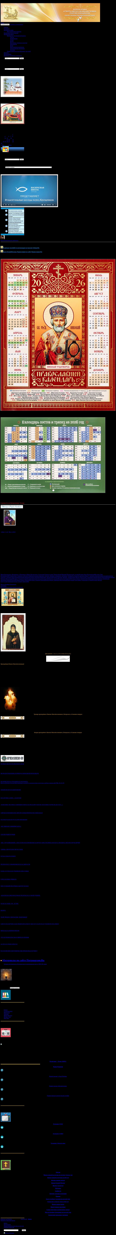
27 (9, 141)
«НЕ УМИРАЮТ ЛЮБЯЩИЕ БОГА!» (11, 826)
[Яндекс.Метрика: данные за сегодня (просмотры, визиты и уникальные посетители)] (9, 1233)
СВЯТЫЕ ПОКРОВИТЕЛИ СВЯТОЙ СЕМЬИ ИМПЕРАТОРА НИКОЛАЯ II (22, 812)
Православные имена (58, 1204)
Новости (6, 52)
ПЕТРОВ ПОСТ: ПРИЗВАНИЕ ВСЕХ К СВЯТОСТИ (15, 864)
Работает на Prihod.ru (6, 1219)
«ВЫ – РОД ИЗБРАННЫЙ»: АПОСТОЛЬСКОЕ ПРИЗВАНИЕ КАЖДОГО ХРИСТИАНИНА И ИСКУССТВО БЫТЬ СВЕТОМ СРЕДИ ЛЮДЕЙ (40, 842)
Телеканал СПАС (58, 1124)
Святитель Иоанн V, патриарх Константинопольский (93, 576)
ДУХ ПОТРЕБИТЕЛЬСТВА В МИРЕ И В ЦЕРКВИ (15, 937)
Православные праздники (58, 1207)
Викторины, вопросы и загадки (18, 43)
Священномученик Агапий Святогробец (18, 581)
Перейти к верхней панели (8, 1220)
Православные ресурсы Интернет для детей (19, 51)
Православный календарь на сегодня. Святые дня (58, 1175)
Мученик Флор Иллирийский (87, 574)
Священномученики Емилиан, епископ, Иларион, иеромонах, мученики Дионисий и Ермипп (53, 576)
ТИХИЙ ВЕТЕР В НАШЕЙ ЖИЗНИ (11, 789)
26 (7, 141)
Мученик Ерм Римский (64, 578)
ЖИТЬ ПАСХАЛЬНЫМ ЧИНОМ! (10, 930)
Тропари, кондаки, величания (58, 1193)
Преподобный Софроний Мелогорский (56, 580)
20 (9, 139)
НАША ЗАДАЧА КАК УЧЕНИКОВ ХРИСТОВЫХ (15, 871)
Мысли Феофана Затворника (8, 584)
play (5, 1048)
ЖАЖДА (3, 910)
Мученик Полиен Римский (22, 580)
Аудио (11, 40)
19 (7, 139)
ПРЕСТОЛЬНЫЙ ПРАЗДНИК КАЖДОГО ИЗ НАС (15, 886)
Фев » (10, 145)
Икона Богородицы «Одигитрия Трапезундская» (40, 574)
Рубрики (3, 167)
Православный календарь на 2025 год (58, 1177)
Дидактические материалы (17, 48)
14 (11, 138)
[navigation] (58, 1227)
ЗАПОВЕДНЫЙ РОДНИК (8, 834)
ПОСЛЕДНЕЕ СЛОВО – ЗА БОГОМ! (11, 798)
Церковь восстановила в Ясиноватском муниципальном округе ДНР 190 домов (25, 964)
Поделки (12, 50)
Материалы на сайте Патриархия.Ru (23, 960)
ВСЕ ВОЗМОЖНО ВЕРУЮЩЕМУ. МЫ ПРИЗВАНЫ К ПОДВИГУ (19, 951)
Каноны (58, 1196)
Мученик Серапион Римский (37, 580)
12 (7, 138)
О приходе (6, 28)
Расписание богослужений (11, 33)
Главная (6, 27)
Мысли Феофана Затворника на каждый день (58, 1212)
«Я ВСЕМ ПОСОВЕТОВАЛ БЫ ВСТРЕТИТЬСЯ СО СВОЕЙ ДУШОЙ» (20, 895)
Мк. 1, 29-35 (12, 532)
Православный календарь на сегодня (14, 1226)
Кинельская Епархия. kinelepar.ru (9, 240)
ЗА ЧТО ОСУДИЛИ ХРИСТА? (9, 944)
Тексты (12, 37)
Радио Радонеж (58, 1066)
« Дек (2, 145)
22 (13, 139)
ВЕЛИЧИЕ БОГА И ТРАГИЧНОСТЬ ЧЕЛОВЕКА (14, 781)
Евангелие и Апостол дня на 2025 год (58, 1201)
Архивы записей (5, 987)
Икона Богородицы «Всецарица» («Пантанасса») (14, 574)
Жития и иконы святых (58, 1180)
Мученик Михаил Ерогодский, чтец (80, 577)
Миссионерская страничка (14, 31)
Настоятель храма (8, 30)
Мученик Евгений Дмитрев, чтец (61, 577)
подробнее (3, 585)
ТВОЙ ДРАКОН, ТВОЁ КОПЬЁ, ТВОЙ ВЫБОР (14, 917)
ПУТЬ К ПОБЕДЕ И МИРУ (8, 856)
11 (5, 138)
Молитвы (58, 1188)
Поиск (2, 23)
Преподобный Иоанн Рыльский (98, 577)
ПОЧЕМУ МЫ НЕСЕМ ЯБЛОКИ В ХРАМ (12, 763)
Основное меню (5, 24)
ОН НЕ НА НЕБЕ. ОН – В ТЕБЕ (9, 903)
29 (13, 141)
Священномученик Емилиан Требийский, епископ (44, 578)
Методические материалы (17, 47)
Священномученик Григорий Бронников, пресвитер (38, 577)
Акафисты (58, 1191)
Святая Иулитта (10, 580)
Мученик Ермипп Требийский (79, 578)
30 (1, 143)
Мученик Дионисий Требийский (22, 578)
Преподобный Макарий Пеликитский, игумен (66, 574)
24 (3, 141)
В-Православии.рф (9, 1227)
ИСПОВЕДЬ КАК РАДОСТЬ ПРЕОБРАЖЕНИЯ (14, 819)
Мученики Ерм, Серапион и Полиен (18, 576)
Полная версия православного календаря (12, 587)
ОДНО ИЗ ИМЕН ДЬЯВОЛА (8, 879)
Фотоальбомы (7, 54)
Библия (58, 1172)
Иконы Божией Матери (58, 1183)
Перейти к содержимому (16, 24)
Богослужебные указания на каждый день (58, 1199)
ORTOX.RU (24, 1219)
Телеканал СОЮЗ (58, 1133)
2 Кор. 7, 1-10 (4, 532)
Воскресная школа (9, 34)
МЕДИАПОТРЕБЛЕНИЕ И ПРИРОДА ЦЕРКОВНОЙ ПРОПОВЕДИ (20, 773)
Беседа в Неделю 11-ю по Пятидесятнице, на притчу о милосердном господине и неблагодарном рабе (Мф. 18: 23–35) (32, 783)
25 (5, 141)
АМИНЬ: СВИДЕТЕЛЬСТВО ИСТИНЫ (12, 849)
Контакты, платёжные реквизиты (13, 55)
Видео (11, 41)
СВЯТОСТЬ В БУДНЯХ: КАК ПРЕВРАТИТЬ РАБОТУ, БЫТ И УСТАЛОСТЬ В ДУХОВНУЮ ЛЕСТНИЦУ (30, 924)
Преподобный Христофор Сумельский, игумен (79, 580)
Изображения (13, 38)
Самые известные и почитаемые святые (58, 1209)
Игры (11, 45)
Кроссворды (13, 44)
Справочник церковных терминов (58, 1215)
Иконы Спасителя (58, 1185)
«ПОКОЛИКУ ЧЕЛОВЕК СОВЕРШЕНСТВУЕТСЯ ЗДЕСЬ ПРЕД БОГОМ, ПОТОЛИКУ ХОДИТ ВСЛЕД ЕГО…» (32, 804)
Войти (30, 1219)
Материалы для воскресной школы (16, 35)
